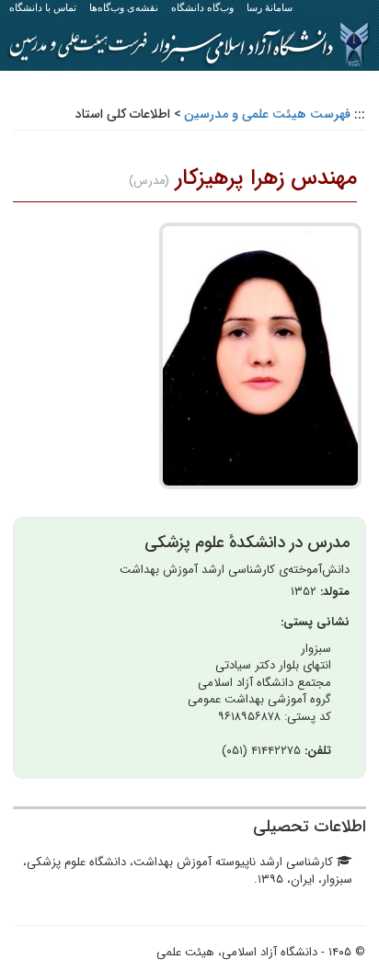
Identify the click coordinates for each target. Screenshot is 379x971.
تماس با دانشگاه (42, 7)
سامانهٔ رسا (270, 7)
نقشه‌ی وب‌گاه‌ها (123, 7)
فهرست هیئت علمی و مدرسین (267, 114)
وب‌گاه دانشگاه (202, 7)
